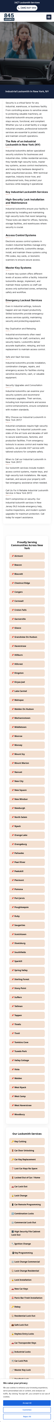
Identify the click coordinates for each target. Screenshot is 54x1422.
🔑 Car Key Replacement (23, 1159)
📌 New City (17, 781)
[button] (48, 17)
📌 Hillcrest (17, 664)
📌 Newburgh (18, 808)
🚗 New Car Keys (19, 1288)
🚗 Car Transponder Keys (23, 1342)
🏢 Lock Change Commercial (25, 1261)
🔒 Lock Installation (21, 1279)
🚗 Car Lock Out (19, 1186)
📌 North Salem (19, 817)
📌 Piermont (17, 880)
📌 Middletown (18, 727)
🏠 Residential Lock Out (23, 1315)
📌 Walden (16, 1078)
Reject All (27, 1416)
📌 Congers (17, 592)
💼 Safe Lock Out (19, 1324)
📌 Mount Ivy (18, 754)
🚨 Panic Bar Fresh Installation (26, 1297)
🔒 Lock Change (19, 1195)
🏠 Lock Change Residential (25, 1270)
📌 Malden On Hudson (22, 709)
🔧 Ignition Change (21, 1243)
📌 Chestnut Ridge (20, 583)
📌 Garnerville (18, 619)
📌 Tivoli (15, 1033)
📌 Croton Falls (18, 610)
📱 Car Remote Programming (26, 1204)
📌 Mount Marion (20, 763)
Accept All (27, 1403)
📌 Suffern (16, 997)
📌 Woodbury (18, 1114)
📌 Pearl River (18, 862)
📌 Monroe (16, 736)
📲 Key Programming (22, 1252)
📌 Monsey (16, 745)
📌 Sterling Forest (20, 979)
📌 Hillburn (17, 655)
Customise (27, 1410)
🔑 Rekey (15, 1306)
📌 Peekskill (17, 871)
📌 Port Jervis (18, 898)
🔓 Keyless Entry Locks (22, 1333)
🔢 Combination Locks (22, 1213)
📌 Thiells (16, 1024)
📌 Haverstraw (18, 646)
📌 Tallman (17, 1006)
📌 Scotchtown (18, 934)
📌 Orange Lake (19, 835)
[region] (27, 1400)
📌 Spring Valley (19, 970)
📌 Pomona (17, 889)
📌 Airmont (17, 556)
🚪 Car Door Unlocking (22, 1150)
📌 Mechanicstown (20, 718)
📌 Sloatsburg (18, 943)
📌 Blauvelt (17, 574)
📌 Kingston (17, 673)
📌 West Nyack (18, 1087)
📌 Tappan (16, 1015)
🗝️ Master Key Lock (21, 1370)
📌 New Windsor (19, 799)
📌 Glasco (16, 628)
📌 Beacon (16, 564)
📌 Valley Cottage (20, 1060)
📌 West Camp (18, 1096)
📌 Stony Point (18, 988)
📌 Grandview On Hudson (24, 637)
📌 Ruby (15, 916)
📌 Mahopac (17, 700)
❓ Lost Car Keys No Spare (24, 1168)
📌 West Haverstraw (21, 1105)
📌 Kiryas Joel (18, 682)
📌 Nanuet (16, 772)
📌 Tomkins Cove (19, 1042)
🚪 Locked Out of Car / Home (25, 1177)
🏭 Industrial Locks (21, 1351)
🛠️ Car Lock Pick (19, 1360)
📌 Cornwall (17, 601)
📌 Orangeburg (19, 844)
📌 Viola (15, 1069)
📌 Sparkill (16, 961)
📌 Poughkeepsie (20, 907)
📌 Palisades (17, 853)
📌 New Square (18, 790)
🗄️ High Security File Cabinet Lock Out (25, 1233)
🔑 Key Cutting (18, 1141)
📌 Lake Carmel (19, 691)
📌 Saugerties (18, 925)
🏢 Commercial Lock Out (23, 1222)
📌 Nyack (16, 826)
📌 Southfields (18, 952)
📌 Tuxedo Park (19, 1051)
